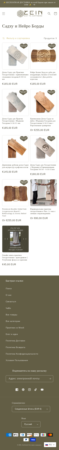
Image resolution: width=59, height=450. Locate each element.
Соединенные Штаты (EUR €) (28, 409)
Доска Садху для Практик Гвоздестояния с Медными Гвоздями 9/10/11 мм (13, 121)
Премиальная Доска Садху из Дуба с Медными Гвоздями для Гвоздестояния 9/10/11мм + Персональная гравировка (42, 122)
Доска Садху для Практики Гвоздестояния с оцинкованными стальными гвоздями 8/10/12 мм (15, 75)
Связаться (11, 301)
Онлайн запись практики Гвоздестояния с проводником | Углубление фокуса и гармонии (15, 257)
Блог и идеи (12, 334)
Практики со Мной (15, 327)
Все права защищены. (35, 445)
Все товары (11, 314)
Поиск (9, 288)
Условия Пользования (17, 360)
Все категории (13, 321)
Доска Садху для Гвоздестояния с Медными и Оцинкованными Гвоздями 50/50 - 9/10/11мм (43, 167)
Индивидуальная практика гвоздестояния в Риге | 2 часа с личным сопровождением (43, 211)
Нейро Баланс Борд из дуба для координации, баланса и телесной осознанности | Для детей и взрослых (43, 75)
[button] (3, 13)
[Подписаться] (50, 378)
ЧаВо (8, 308)
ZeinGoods (25, 445)
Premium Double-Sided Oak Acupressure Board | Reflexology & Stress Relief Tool (14, 212)
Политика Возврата (15, 347)
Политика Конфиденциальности (22, 354)
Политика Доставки (15, 340)
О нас (9, 295)
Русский (28, 424)
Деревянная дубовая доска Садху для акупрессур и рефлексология (15, 166)
